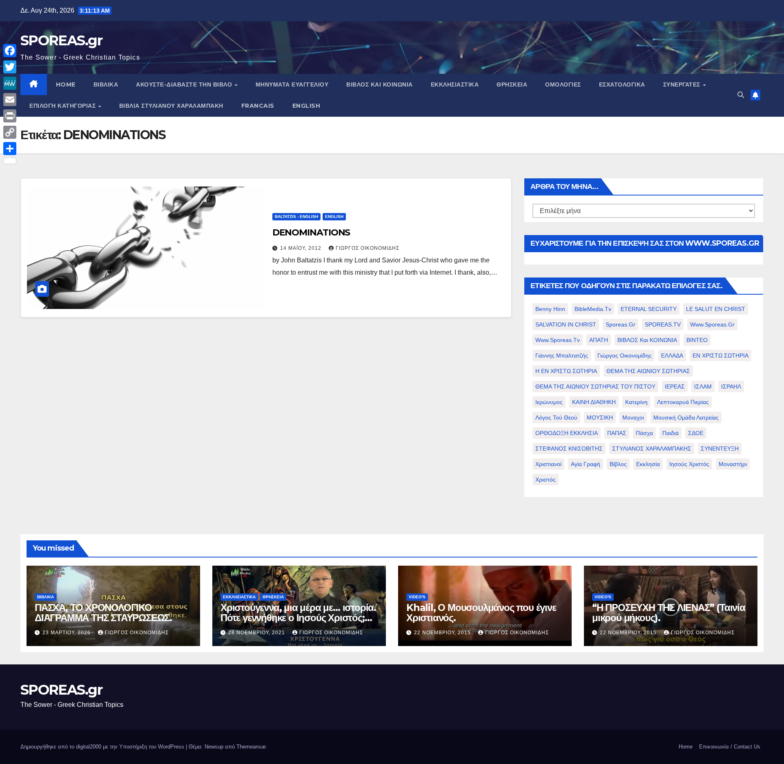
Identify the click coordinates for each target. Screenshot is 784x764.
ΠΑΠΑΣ (616, 433)
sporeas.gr (620, 324)
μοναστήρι (733, 464)
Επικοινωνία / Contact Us (729, 747)
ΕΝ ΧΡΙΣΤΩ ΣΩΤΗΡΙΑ (720, 355)
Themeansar (250, 747)
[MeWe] (10, 83)
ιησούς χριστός (689, 464)
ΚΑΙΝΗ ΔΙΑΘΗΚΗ (594, 402)
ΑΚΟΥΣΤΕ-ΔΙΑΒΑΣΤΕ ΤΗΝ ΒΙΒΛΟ (185, 84)
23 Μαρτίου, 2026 (67, 632)
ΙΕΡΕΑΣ (675, 386)
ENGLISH (306, 105)
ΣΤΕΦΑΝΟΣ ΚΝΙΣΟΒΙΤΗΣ (569, 448)
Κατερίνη (636, 402)
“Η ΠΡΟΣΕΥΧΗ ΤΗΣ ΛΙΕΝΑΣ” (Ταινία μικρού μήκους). (668, 613)
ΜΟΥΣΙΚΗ (600, 417)
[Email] (10, 99)
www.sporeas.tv (557, 340)
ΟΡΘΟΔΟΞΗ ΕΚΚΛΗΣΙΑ (566, 433)
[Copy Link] (10, 132)
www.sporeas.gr (712, 324)
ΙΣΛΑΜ (703, 386)
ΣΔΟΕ (696, 433)
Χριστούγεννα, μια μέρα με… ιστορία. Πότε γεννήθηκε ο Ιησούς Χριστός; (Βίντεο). (298, 618)
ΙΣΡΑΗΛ (731, 386)
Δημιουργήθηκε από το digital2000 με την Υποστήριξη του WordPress (103, 747)
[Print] (10, 116)
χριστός (545, 479)
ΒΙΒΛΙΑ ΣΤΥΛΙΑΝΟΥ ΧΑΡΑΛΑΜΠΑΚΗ (171, 105)
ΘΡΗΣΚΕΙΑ (512, 84)
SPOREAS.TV (663, 324)
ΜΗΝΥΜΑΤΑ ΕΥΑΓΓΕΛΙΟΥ (292, 84)
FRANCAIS (257, 105)
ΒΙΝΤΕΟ (697, 340)
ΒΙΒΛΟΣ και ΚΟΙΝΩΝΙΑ (379, 84)
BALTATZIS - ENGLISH (296, 216)
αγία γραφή (585, 464)
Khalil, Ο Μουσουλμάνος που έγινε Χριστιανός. (481, 613)
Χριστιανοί (548, 464)
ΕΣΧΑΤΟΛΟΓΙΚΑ (622, 84)
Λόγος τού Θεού (556, 417)
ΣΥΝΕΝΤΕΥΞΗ (720, 448)
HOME (66, 84)
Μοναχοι (633, 417)
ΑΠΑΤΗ (598, 340)
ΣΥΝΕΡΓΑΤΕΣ (682, 84)
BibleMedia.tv (593, 309)
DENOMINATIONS (311, 232)
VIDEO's (417, 597)
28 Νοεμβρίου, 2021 (257, 632)
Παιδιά (670, 433)
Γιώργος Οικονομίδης (367, 248)
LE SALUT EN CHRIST (715, 309)
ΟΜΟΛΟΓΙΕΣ (563, 84)
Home (686, 747)
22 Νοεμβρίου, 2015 (443, 632)
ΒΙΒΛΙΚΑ (106, 84)
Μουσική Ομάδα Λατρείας (686, 417)
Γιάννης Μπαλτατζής (561, 355)
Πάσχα (644, 433)
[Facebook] (10, 50)
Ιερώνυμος (549, 402)
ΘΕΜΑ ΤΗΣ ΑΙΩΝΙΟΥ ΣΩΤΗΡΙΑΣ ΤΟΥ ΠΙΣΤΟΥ (595, 386)
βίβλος (618, 464)
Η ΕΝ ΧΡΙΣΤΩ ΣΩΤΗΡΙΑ (566, 371)
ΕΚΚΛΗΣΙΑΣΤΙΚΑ (455, 84)
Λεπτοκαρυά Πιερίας (683, 402)
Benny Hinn (550, 309)
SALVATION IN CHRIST (565, 324)
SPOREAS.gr (61, 40)
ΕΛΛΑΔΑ (672, 355)
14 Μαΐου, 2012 (301, 248)
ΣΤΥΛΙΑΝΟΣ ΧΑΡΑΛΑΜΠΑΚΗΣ (651, 448)
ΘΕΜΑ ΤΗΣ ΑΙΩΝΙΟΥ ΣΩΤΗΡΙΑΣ (648, 371)
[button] (740, 94)
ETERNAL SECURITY (649, 309)
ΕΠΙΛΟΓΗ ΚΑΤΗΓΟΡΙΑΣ (63, 105)
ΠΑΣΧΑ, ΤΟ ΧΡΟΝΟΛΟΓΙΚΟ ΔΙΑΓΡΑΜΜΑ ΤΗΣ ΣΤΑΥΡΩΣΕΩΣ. (103, 613)
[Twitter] (10, 67)
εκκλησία (648, 464)
